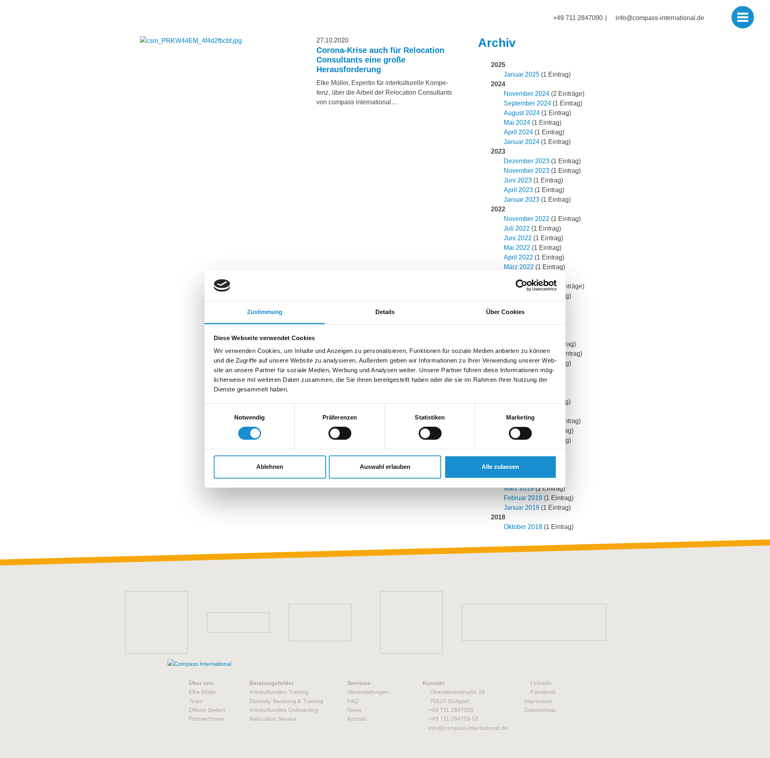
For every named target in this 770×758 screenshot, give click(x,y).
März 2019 (519, 488)
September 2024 (527, 103)
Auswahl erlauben (385, 466)
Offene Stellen (207, 710)
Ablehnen (269, 466)
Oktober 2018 (523, 526)
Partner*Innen (206, 718)
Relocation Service (273, 718)
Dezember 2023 (526, 161)
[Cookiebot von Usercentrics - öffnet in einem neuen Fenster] (521, 286)
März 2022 (519, 266)
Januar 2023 (521, 199)
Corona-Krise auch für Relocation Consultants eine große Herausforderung (380, 60)
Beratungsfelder (271, 683)
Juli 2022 (517, 228)
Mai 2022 (517, 247)
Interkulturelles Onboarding (283, 710)
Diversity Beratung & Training (286, 701)
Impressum (538, 701)
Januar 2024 (521, 141)
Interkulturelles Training (279, 692)
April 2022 (518, 257)
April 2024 (518, 132)
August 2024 (522, 112)
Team (196, 701)
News (354, 710)
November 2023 (526, 170)
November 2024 (526, 93)
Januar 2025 (521, 74)
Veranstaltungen (368, 692)
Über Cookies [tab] (505, 311)
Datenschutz (540, 710)
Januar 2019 (521, 507)
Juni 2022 (518, 238)
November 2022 (526, 218)
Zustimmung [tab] (265, 311)
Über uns (201, 683)
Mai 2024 (517, 122)
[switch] (339, 433)
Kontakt (357, 718)
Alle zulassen (500, 466)
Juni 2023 (518, 180)
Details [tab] (385, 311)
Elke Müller (203, 692)
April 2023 (518, 189)
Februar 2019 (523, 498)
